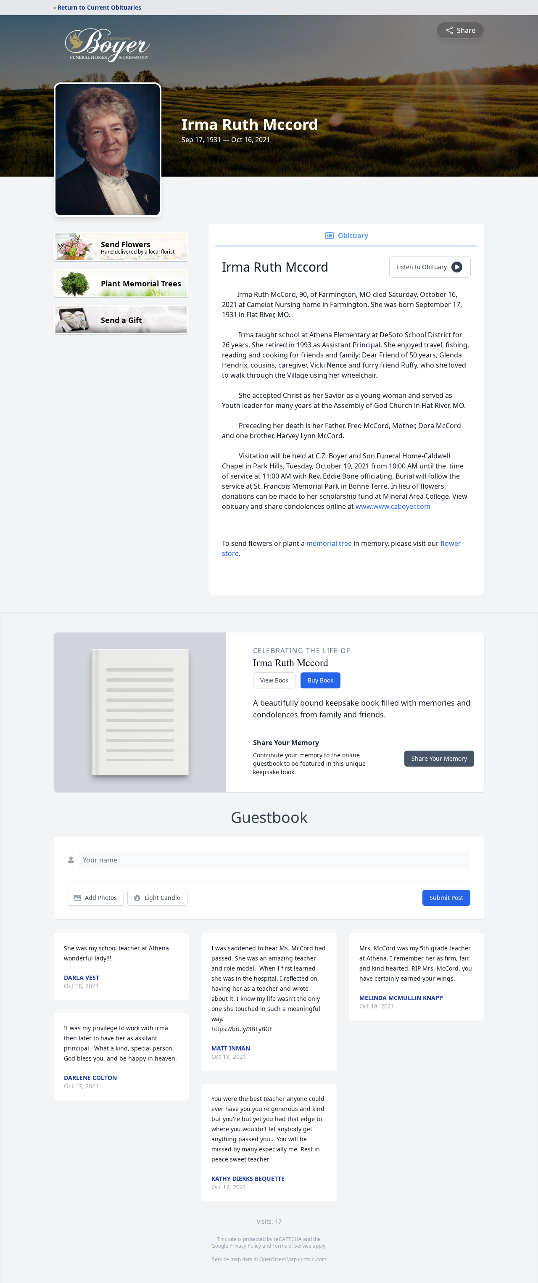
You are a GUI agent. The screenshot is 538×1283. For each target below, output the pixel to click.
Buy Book (320, 680)
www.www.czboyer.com (393, 506)
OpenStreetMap (278, 1259)
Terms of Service (291, 1245)
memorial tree (329, 543)
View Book (274, 680)
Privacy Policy (245, 1245)
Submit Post (446, 898)
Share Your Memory (439, 758)
